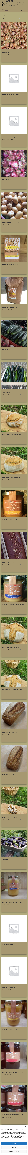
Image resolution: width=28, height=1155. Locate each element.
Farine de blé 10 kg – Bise (10, 94)
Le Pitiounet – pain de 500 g (11, 434)
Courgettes (6, 392)
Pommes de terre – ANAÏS (10, 222)
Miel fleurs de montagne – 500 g (13, 604)
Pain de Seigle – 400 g (9, 817)
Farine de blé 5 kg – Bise (10, 307)
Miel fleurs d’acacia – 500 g (11, 987)
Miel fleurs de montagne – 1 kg (12, 902)
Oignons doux (7, 179)
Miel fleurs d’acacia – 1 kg (10, 944)
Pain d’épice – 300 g (8, 562)
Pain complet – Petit (9, 774)
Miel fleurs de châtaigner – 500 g (13, 1114)
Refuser (14, 1147)
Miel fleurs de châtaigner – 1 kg (12, 1072)
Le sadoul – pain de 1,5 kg (10, 647)
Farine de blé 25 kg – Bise (10, 137)
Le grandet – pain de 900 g (11, 477)
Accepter (14, 1143)
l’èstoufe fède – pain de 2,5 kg (12, 689)
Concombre (6, 349)
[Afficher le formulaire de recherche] (25, 10)
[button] (26, 1126)
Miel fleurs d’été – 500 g (10, 519)
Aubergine (5, 859)
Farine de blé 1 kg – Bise (10, 264)
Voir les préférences (14, 1151)
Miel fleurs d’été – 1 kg (9, 1029)
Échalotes (5, 52)
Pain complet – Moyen (9, 732)
